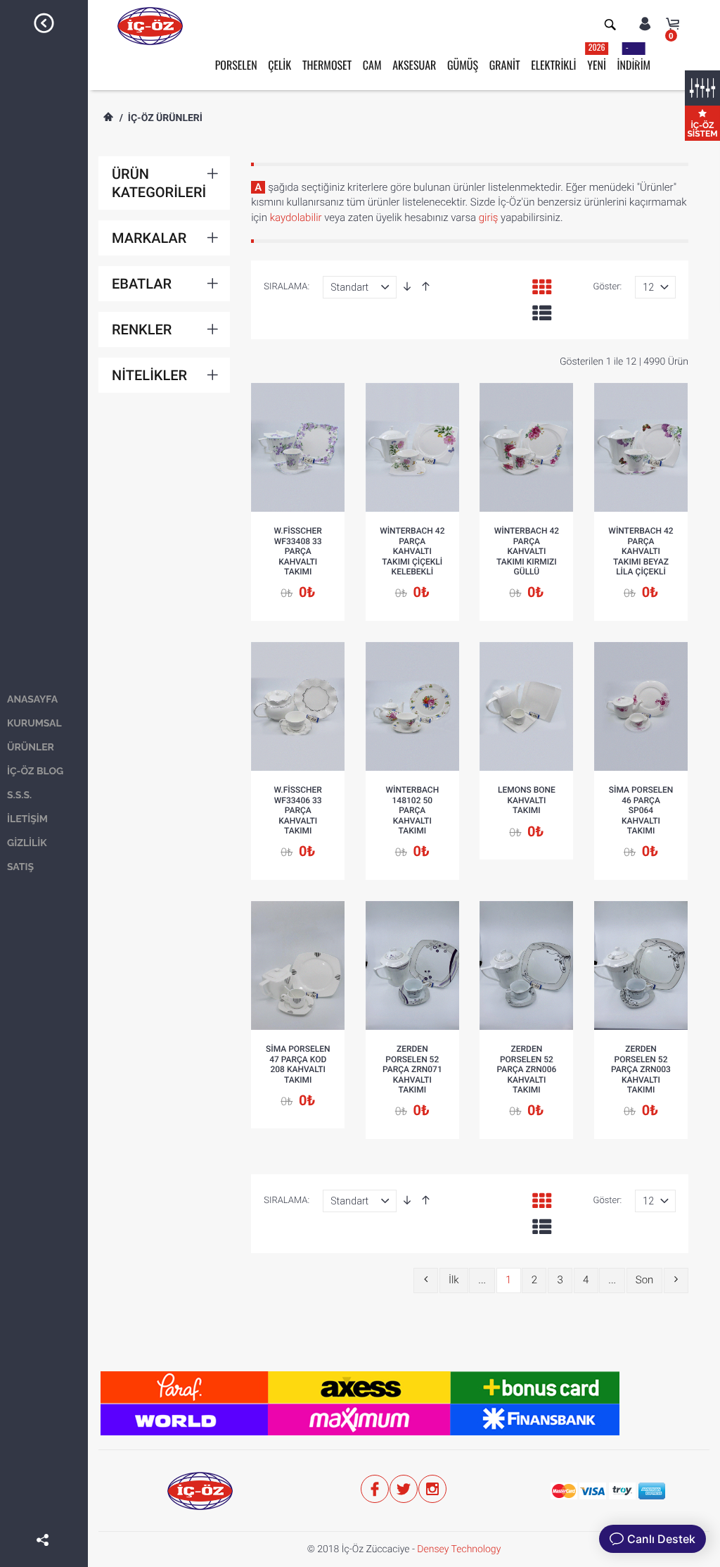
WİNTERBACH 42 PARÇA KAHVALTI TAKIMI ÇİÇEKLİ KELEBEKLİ (412, 551)
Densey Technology (459, 1549)
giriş (489, 217)
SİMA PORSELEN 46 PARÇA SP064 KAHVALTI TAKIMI (641, 810)
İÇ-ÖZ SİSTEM (702, 129)
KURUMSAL (34, 723)
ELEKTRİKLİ (553, 64)
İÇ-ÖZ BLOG (35, 771)
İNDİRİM (634, 57)
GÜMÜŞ (462, 64)
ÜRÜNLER (30, 747)
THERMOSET (327, 64)
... (482, 1279)
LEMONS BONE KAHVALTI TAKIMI (526, 800)
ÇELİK (279, 64)
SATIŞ (20, 867)
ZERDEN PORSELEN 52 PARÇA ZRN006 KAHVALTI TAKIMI (527, 1069)
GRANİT (504, 64)
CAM (372, 64)
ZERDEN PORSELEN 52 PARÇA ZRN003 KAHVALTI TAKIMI (641, 1069)
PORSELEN (236, 64)
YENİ (596, 57)
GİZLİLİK (27, 843)
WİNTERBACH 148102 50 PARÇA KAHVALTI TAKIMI (412, 810)
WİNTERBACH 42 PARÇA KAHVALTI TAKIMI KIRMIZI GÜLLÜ (526, 551)
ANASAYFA (32, 699)
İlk (454, 1279)
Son (645, 1279)
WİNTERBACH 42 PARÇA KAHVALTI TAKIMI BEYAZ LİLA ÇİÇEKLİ (640, 551)
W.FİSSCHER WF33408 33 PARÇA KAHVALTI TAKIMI (298, 551)
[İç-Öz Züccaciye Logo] (150, 25)
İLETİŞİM (27, 819)
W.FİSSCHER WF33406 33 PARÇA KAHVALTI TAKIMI (298, 810)
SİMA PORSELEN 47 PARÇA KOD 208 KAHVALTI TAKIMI (298, 1064)
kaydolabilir (296, 217)
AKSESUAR (414, 64)
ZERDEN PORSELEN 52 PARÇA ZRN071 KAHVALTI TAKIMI (412, 1069)
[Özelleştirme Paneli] (702, 88)
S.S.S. (19, 795)
